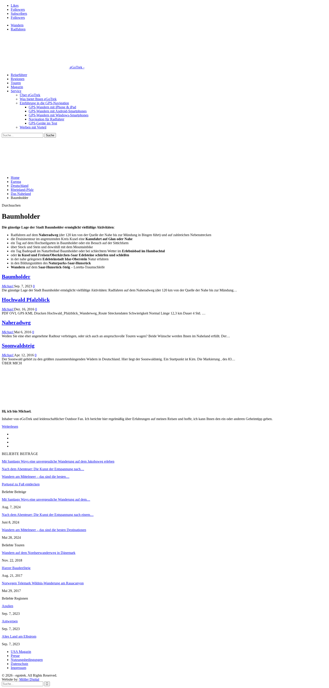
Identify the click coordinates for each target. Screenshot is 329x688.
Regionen (17, 79)
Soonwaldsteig (18, 345)
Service (16, 91)
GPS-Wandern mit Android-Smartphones (58, 111)
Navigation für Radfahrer (46, 119)
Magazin (17, 87)
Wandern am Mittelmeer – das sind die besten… (35, 477)
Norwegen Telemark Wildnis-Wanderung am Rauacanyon (43, 583)
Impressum (18, 668)
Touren (16, 83)
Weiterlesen (10, 426)
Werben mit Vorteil (33, 127)
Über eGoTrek (30, 95)
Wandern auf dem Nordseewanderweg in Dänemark (38, 553)
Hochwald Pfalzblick (26, 300)
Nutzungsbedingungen (27, 660)
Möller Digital (29, 679)
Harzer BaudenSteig (16, 568)
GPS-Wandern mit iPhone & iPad (52, 107)
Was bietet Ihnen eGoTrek (38, 99)
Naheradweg (16, 322)
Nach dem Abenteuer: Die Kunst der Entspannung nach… (43, 469)
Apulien (7, 606)
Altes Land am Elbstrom (19, 636)
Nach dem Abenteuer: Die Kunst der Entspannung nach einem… (48, 515)
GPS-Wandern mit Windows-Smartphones (58, 115)
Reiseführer (19, 75)
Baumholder (16, 277)
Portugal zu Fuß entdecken (21, 484)
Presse (15, 656)
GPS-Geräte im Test (43, 123)
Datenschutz (19, 664)
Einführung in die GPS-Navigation (44, 103)
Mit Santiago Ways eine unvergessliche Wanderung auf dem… (46, 499)
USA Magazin (21, 652)
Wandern (17, 25)
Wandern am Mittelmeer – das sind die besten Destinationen (44, 530)
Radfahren (18, 29)
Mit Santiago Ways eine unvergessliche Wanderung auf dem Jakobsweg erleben (58, 461)
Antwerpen (10, 621)
